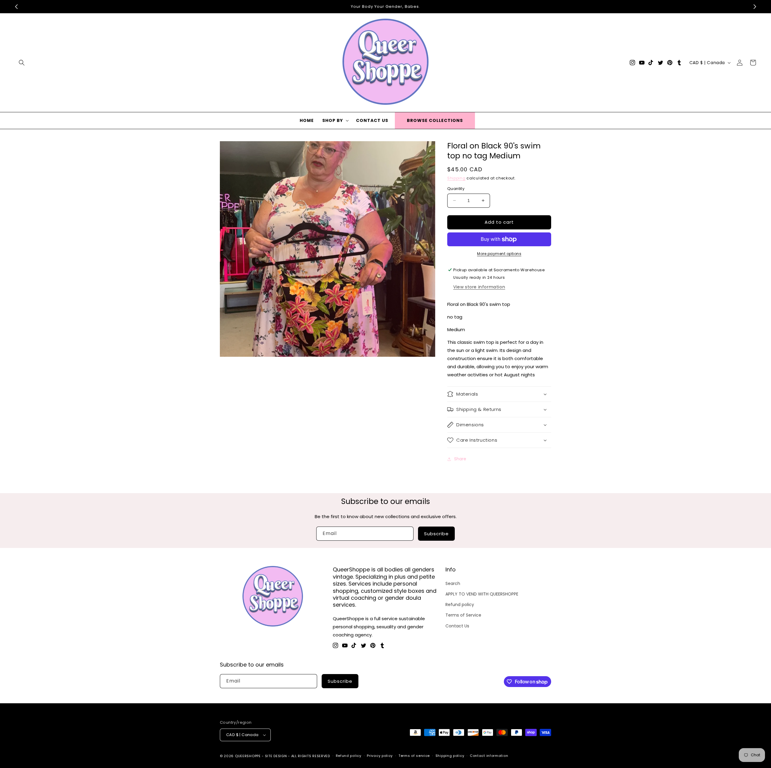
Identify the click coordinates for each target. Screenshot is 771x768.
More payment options (499, 253)
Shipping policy (449, 755)
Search (452, 583)
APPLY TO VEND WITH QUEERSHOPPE (481, 594)
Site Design (276, 756)
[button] (21, 62)
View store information (479, 287)
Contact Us (457, 626)
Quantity (455, 188)
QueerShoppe (248, 756)
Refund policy (459, 605)
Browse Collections (435, 120)
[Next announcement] (754, 6)
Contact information (489, 755)
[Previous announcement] (16, 6)
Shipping (456, 178)
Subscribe (436, 533)
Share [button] (460, 459)
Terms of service (414, 755)
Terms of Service (463, 615)
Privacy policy (380, 755)
